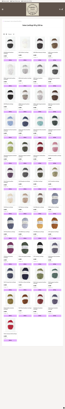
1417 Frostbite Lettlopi (53, 181)
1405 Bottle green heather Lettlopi (54, 130)
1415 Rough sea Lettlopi (24, 181)
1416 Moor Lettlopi (37, 181)
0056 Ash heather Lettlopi (25, 78)
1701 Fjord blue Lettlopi (9, 231)
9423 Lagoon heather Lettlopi (53, 283)
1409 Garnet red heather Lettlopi (39, 156)
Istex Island (7, 21)
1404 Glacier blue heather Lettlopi (39, 130)
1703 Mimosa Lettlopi (38, 231)
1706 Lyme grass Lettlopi (25, 256)
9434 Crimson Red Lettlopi (10, 333)
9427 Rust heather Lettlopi (25, 308)
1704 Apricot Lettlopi (53, 231)
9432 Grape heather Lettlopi (53, 308)
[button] (62, 9)
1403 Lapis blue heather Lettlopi (24, 130)
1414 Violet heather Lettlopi (8, 182)
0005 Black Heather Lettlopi (8, 53)
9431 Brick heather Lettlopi (38, 308)
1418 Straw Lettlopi (8, 207)
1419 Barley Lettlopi (23, 207)
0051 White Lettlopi (24, 52)
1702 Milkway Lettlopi (24, 231)
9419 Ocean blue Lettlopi (10, 282)
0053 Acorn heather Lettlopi (53, 53)
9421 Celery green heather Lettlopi (39, 283)
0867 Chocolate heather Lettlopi (54, 104)
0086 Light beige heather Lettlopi (39, 104)
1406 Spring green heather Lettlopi (10, 156)
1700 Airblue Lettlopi (53, 207)
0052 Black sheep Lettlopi (39, 52)
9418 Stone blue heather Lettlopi (54, 257)
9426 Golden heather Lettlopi (9, 308)
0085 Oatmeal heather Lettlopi (24, 104)
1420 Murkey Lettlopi (38, 207)
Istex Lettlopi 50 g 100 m (16, 21)
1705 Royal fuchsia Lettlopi (8, 257)
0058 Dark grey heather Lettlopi (54, 79)
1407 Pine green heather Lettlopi (25, 156)
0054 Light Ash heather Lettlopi (9, 79)
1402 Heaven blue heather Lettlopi (10, 130)
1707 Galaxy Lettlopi (38, 256)
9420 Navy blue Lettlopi (24, 282)
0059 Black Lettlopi (8, 104)
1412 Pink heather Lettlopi (54, 155)
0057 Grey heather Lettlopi (37, 79)
